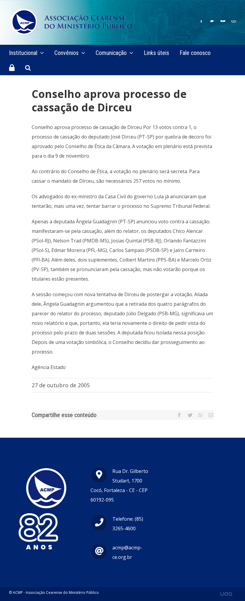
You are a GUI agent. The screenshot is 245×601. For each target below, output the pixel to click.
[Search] (28, 67)
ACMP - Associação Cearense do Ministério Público (56, 592)
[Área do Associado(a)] (12, 67)
